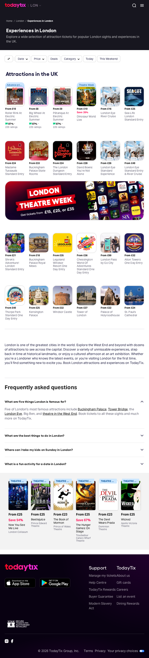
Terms (88, 651)
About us (123, 576)
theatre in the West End (60, 414)
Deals (54, 59)
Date (21, 59)
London (20, 20)
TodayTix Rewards (102, 590)
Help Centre (97, 583)
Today (90, 59)
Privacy (100, 651)
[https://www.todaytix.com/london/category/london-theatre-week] (74, 201)
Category (70, 59)
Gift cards (124, 583)
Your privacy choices (122, 651)
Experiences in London (40, 20)
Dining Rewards (128, 604)
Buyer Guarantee (101, 597)
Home (9, 20)
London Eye (13, 414)
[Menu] (140, 5)
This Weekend (109, 59)
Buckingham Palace (92, 409)
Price (37, 59)
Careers (122, 590)
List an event (126, 597)
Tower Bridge (118, 409)
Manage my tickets (103, 576)
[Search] (133, 5)
